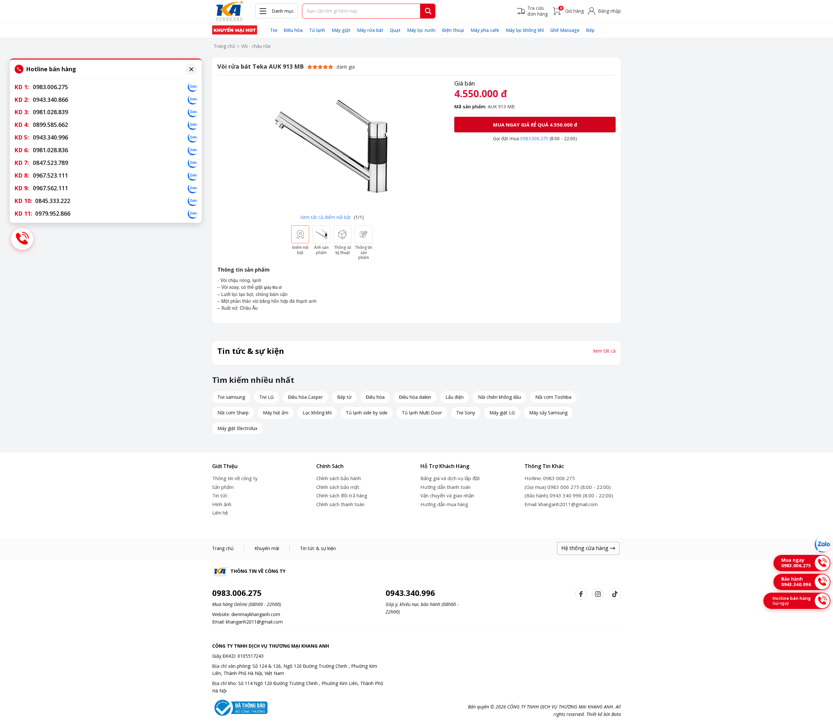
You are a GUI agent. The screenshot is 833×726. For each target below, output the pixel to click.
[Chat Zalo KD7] (193, 163)
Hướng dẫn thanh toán (445, 487)
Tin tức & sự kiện (318, 548)
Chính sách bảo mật (337, 487)
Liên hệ (220, 512)
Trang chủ (224, 46)
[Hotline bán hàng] (22, 239)
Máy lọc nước (421, 30)
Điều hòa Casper (305, 397)
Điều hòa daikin (415, 397)
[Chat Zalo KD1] (193, 87)
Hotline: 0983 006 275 (550, 478)
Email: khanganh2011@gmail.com (561, 504)
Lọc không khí (317, 413)
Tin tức (220, 495)
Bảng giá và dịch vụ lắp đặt (450, 478)
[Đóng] (191, 69)
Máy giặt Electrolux (237, 428)
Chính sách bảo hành (338, 478)
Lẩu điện (454, 397)
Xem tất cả (604, 351)
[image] (332, 145)
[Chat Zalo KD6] (193, 150)
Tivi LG (266, 397)
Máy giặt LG (502, 413)
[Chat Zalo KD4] (193, 125)
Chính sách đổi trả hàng (341, 495)
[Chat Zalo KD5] (193, 137)
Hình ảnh (221, 504)
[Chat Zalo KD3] (193, 112)
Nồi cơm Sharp (233, 413)
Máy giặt (341, 30)
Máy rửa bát (370, 30)
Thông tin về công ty (235, 478)
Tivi (273, 30)
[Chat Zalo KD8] (193, 176)
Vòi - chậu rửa (255, 46)
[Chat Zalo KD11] (193, 214)
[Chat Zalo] (822, 544)
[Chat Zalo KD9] (193, 188)
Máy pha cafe (485, 30)
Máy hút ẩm (275, 413)
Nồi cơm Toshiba (553, 397)
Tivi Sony (465, 413)
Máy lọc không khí (525, 30)
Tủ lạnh (317, 30)
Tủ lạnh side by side (367, 413)
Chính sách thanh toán (340, 504)
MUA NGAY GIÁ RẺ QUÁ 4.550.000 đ (535, 124)
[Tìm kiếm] (428, 11)
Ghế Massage (565, 30)
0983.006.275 (534, 138)
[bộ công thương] (239, 707)
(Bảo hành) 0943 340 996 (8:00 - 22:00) (569, 495)
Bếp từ (344, 397)
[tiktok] (615, 594)
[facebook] (581, 594)
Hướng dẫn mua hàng (444, 504)
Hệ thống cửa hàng (585, 548)
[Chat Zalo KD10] (193, 201)
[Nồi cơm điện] (234, 30)
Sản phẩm (223, 487)
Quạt (395, 30)
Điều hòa (293, 30)
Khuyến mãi (266, 548)
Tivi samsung (231, 397)
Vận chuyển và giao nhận (447, 495)
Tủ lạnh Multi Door (422, 413)
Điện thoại (453, 30)
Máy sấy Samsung (548, 413)
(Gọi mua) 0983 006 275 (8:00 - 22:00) (568, 487)
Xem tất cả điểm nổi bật (325, 217)
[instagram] (598, 594)
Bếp (590, 30)
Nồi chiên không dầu (499, 397)
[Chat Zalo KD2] (193, 99)
